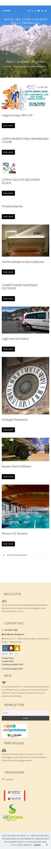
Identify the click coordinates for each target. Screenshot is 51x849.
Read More (8, 125)
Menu (7, 10)
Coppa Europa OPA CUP (17, 115)
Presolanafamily (12, 206)
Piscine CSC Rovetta (15, 533)
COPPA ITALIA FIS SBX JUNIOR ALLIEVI (21, 181)
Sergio (37, 845)
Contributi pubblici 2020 (12, 664)
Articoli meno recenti (17, 555)
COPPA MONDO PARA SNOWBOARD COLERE (25, 140)
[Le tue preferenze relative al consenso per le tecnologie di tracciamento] (47, 845)
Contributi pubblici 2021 (12, 668)
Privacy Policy (8, 658)
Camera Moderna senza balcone (23, 262)
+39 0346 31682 (10, 630)
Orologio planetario (14, 419)
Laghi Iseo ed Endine (15, 339)
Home (7, 66)
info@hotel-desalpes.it (14, 634)
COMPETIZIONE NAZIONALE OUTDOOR (20, 286)
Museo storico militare (16, 466)
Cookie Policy (8, 661)
